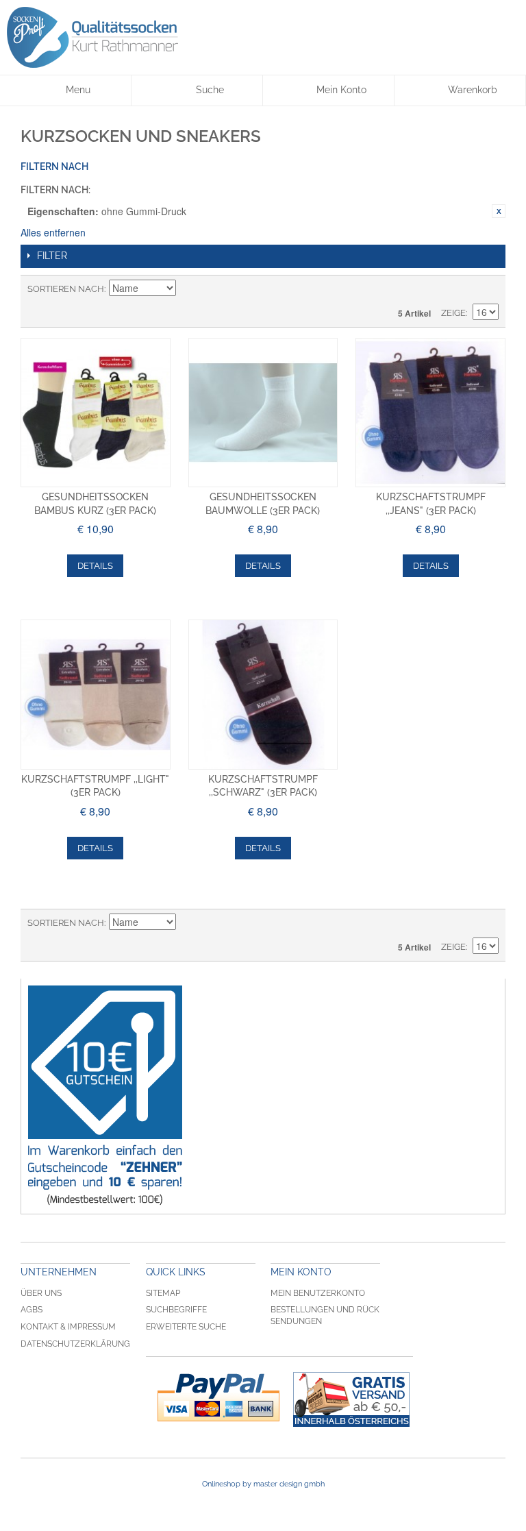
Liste (488, 289)
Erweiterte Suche (186, 1327)
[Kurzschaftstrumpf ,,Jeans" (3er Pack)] (430, 413)
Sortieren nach (65, 289)
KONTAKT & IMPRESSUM (68, 1327)
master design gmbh (289, 1484)
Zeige (453, 313)
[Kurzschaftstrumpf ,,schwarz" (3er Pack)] (263, 695)
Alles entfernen (53, 232)
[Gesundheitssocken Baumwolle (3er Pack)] (263, 413)
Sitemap (163, 1293)
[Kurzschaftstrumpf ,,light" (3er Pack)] (96, 695)
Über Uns (41, 1293)
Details (95, 566)
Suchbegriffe (176, 1309)
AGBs (31, 1309)
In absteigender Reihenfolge (188, 289)
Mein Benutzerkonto (318, 1293)
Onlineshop (221, 1484)
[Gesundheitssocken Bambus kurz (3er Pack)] (96, 413)
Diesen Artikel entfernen (498, 211)
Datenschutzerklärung (75, 1344)
